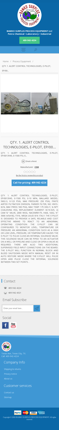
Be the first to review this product (29, 175)
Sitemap (8, 397)
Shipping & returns (12, 369)
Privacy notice (10, 373)
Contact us (9, 392)
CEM (37, 167)
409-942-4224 (29, 40)
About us (8, 378)
